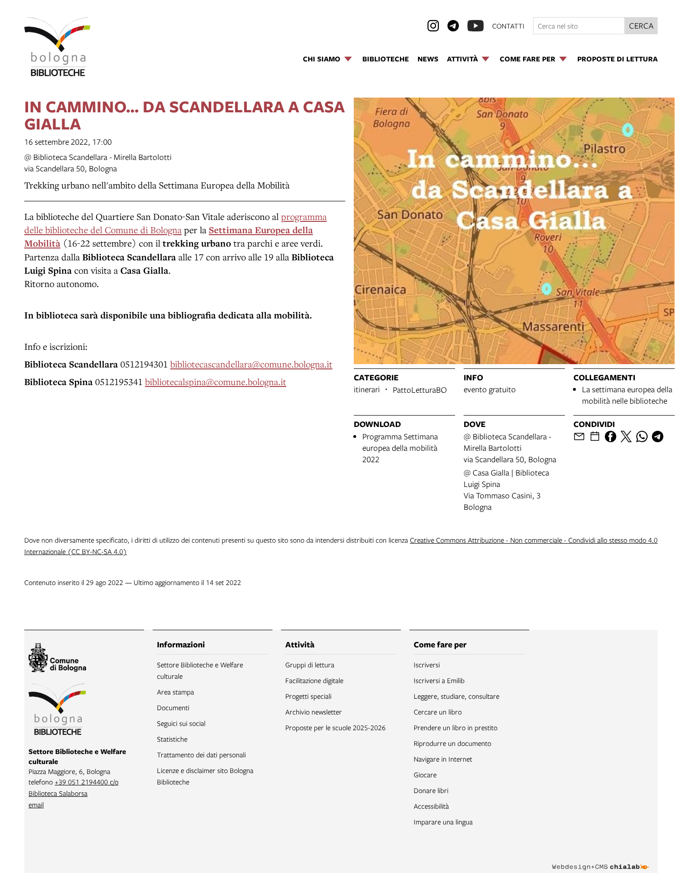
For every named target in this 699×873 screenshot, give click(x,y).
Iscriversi (427, 664)
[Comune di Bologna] (57, 659)
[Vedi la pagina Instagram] (433, 25)
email (36, 804)
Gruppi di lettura (309, 664)
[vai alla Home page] (57, 46)
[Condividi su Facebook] (610, 436)
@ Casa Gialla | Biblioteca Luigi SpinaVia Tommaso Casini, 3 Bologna (506, 489)
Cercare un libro (438, 711)
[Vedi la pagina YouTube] (475, 25)
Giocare (425, 774)
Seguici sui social (181, 723)
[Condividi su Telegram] (657, 436)
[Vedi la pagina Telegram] (453, 25)
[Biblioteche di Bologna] (57, 711)
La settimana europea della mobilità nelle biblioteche (627, 395)
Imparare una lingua (443, 821)
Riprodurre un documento (452, 743)
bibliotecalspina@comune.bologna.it (215, 381)
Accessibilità (431, 806)
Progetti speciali (308, 696)
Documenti (173, 707)
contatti (508, 25)
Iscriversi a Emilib (439, 680)
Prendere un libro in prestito (455, 727)
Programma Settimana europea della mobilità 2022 (400, 448)
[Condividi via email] (579, 436)
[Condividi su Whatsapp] (642, 436)
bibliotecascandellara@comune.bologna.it (251, 364)
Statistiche (172, 739)
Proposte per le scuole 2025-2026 (335, 727)
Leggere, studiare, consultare (456, 696)
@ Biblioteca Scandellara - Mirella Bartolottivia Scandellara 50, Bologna (98, 162)
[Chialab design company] (600, 858)
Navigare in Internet (443, 759)
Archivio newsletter (313, 711)
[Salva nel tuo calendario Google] (595, 436)
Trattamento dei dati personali (201, 754)
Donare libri (431, 790)
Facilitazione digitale (314, 680)
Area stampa (175, 691)
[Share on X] (626, 436)
